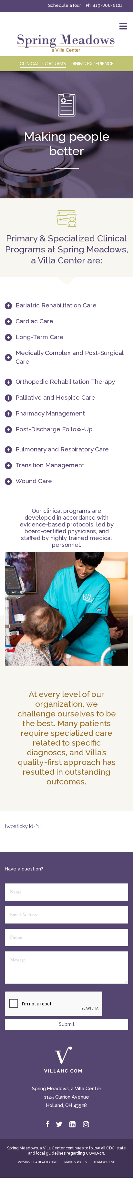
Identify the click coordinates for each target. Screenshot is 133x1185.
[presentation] (54, 1004)
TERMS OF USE (104, 1162)
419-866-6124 (108, 5)
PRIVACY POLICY (75, 1162)
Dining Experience (92, 63)
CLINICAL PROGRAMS (43, 63)
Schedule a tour (64, 5)
